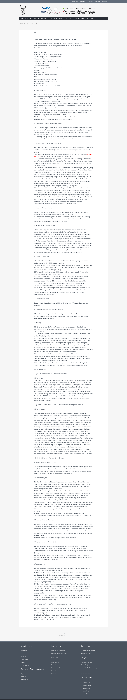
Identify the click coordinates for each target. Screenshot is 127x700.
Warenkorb (104, 1)
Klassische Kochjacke (86, 662)
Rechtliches (82, 1)
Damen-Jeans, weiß (56, 671)
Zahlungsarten (24, 659)
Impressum (97, 1)
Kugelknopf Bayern (85, 691)
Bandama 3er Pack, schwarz (88, 650)
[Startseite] (29, 10)
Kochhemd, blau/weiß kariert (58, 650)
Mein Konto (75, 1)
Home (21, 18)
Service (83, 18)
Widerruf (23, 662)
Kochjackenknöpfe (40, 18)
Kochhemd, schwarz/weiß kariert (59, 653)
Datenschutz (90, 1)
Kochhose (53, 673)
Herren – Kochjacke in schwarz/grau (89, 668)
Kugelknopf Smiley (85, 688)
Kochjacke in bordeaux (86, 671)
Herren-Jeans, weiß (55, 668)
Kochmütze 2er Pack (86, 653)
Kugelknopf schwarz (86, 685)
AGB (22, 653)
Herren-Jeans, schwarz (56, 662)
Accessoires (91, 18)
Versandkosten (25, 665)
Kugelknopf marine (85, 682)
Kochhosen (51, 18)
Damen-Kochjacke (85, 665)
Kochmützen (60, 18)
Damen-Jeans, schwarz (56, 665)
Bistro (77, 18)
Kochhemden (69, 18)
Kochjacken (28, 18)
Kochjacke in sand (85, 673)
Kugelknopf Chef (85, 694)
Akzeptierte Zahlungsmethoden (32, 669)
